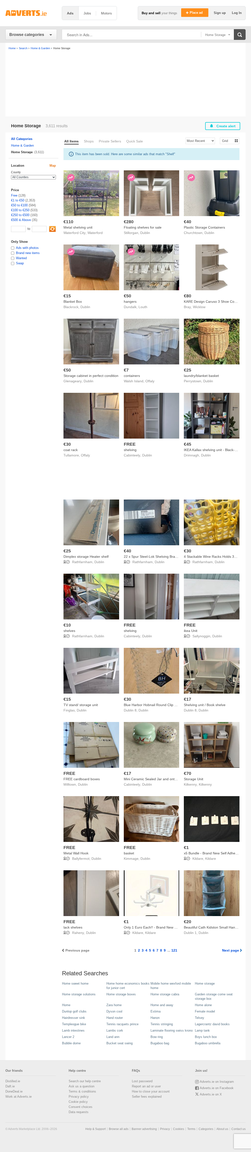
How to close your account (151, 1091)
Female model (205, 1011)
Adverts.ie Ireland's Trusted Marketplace (31, 13)
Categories (206, 1129)
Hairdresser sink (73, 1018)
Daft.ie (10, 1086)
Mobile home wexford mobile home (171, 986)
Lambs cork (114, 1030)
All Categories (21, 139)
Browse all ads (118, 1129)
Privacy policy (79, 1096)
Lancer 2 (68, 1037)
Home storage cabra (165, 994)
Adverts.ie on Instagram (217, 1081)
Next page (230, 950)
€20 (187, 921)
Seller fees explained (147, 1096)
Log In (237, 13)
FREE (130, 444)
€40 (187, 221)
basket (129, 853)
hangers (130, 301)
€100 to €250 (20, 210)
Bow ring (157, 1037)
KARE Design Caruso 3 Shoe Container (214, 301)
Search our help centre (85, 1081)
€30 (67, 444)
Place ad (197, 12)
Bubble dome (71, 1043)
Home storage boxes (121, 994)
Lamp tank (202, 1030)
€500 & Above (21, 220)
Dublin (145, 233)
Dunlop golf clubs (74, 1011)
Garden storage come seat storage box (214, 996)
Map (53, 165)
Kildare (210, 859)
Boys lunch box (206, 1037)
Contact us (238, 1129)
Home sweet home (75, 983)
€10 (67, 625)
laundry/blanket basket (201, 376)
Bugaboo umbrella (207, 1043)
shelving (130, 450)
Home (66, 1005)
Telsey (199, 1018)
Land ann (112, 1037)
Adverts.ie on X (211, 1094)
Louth (142, 307)
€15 (67, 295)
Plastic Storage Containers (204, 227)
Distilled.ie (12, 1081)
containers (132, 376)
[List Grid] (227, 140)
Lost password (142, 1081)
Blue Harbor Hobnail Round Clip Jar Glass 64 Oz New (165, 705)
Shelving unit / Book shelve (205, 705)
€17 (187, 699)
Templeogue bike (74, 1024)
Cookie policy (78, 1102)
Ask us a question (81, 1086)
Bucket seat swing (119, 1043)
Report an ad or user (146, 1086)
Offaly (149, 381)
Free (14, 195)
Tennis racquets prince (122, 1024)
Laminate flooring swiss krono (172, 1030)
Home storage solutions (79, 994)
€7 (126, 370)
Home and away (162, 1005)
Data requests (78, 1112)
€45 (187, 444)
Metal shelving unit (77, 227)
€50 (127, 295)
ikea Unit (190, 631)
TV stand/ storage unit (80, 705)
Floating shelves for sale (143, 227)
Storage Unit (193, 779)
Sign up (220, 13)
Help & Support (95, 1129)
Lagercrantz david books (212, 1024)
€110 (68, 221)
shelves (69, 631)
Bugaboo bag (160, 1043)
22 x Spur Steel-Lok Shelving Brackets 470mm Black (164, 557)
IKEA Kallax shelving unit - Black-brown (214, 450)
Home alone (203, 1005)
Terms (191, 1129)
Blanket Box (72, 301)
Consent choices (80, 1107)
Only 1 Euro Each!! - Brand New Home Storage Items (165, 927)
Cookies (178, 1129)
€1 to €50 (17, 200)
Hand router (114, 1018)
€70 (187, 773)
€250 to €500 (20, 215)
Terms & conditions (82, 1091)
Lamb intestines (73, 1030)
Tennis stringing (162, 1024)
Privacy (165, 1129)
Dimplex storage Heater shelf (86, 557)
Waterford (95, 233)
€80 (187, 295)
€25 (187, 370)
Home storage (205, 983)
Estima (156, 1011)
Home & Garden (22, 145)
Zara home (114, 1005)
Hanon (155, 1018)
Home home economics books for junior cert (128, 986)
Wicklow (199, 307)
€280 (129, 221)
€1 (186, 847)
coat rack (70, 450)
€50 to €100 (19, 205)
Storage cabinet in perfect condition (90, 376)
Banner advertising (144, 1129)
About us (222, 1129)
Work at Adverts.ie (18, 1096)
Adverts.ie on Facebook (217, 1088)
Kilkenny (205, 784)
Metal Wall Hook (75, 853)
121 (174, 950)
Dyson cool (114, 1011)
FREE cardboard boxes (81, 779)
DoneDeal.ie (14, 1091)
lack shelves (72, 927)
